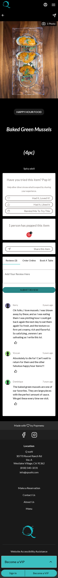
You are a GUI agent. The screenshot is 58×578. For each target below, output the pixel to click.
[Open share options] (54, 15)
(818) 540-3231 (29, 467)
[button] (4, 15)
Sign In (13, 573)
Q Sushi (29, 532)
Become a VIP (41, 573)
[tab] (11, 260)
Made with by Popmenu (23, 425)
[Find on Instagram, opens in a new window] (34, 435)
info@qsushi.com (29, 472)
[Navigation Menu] (53, 5)
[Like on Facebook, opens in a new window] (24, 435)
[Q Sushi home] (17, 5)
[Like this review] (16, 342)
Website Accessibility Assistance (29, 551)
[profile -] (45, 5)
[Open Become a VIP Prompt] (51, 562)
